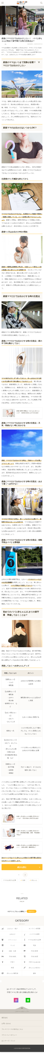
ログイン (31, 911)
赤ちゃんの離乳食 (12, 973)
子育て (12, 962)
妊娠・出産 (12, 951)
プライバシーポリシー (9, 1035)
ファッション (12, 940)
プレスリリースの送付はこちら (12, 1029)
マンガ (12, 945)
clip (5, 44)
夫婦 (23, 880)
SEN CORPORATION (24, 1048)
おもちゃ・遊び (12, 928)
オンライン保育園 (34, 928)
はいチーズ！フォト (8, 1041)
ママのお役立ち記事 (9, 880)
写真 (34, 945)
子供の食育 (34, 956)
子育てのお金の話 (34, 962)
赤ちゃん (34, 880)
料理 (12, 968)
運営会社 (5, 1017)
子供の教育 (34, 951)
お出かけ (12, 934)
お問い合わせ (6, 1023)
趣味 (34, 973)
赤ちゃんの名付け (34, 968)
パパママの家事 (34, 934)
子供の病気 (12, 956)
